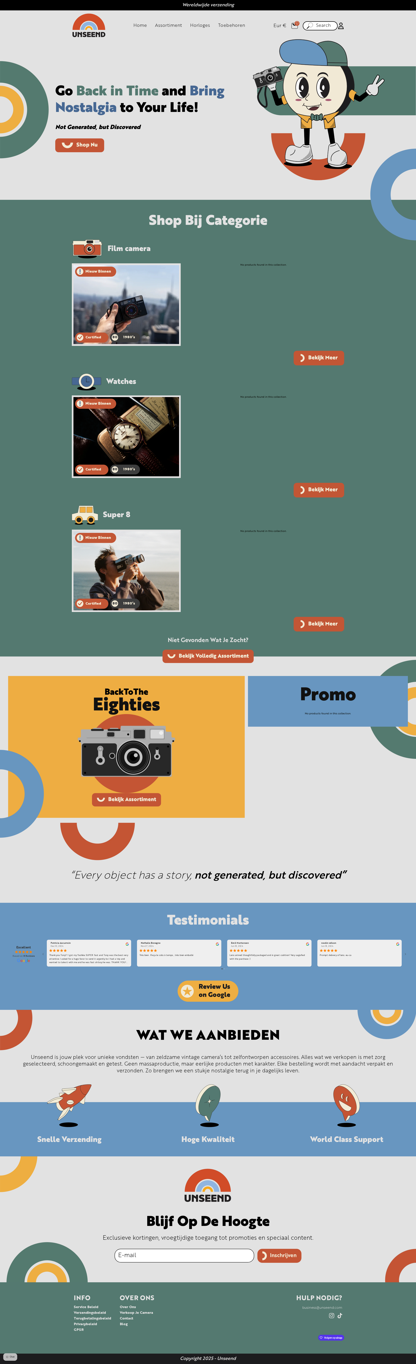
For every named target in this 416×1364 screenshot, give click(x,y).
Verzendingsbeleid (90, 1313)
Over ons (128, 1307)
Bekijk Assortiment (132, 799)
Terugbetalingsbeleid (92, 1318)
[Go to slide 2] (224, 968)
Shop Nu (87, 145)
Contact (126, 1318)
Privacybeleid (85, 1324)
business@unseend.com (322, 1308)
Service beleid (86, 1307)
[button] (294, 26)
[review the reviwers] (127, 945)
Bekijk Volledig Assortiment (214, 656)
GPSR (79, 1330)
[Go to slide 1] (222, 968)
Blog (124, 1324)
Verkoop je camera (136, 1313)
